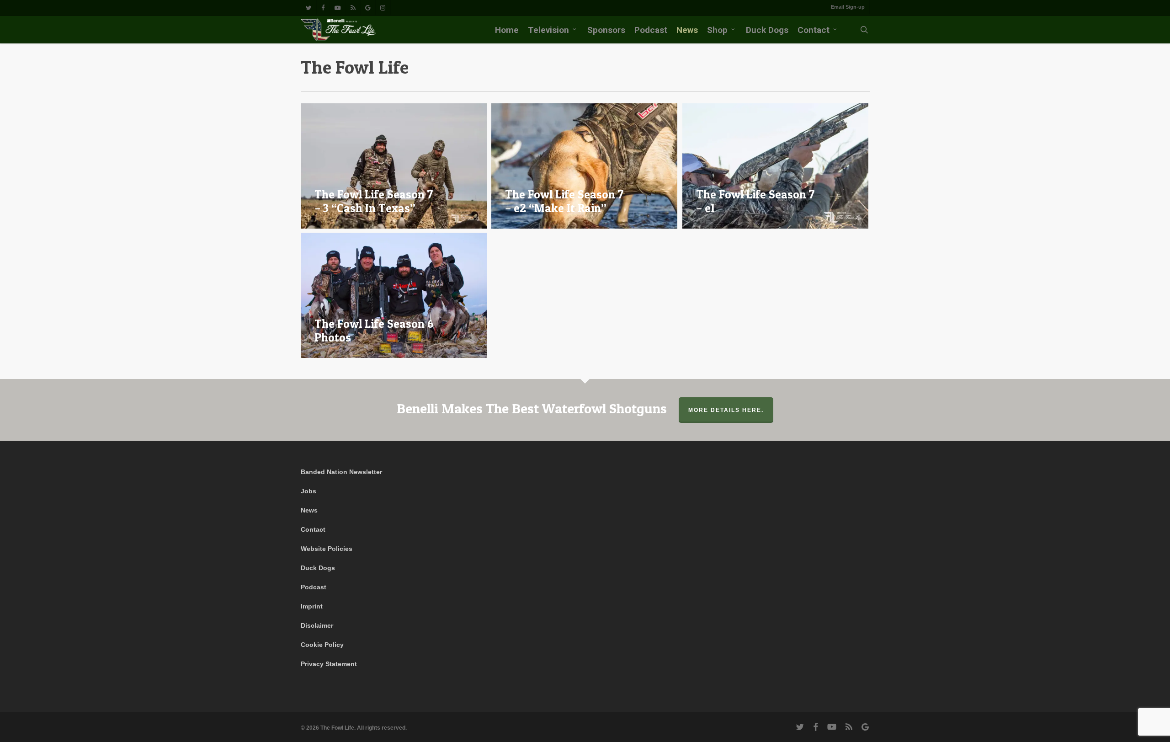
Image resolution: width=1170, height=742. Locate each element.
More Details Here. (726, 410)
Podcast (313, 587)
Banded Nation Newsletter (341, 471)
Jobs (308, 491)
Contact (313, 529)
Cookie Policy (322, 644)
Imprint (312, 606)
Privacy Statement (329, 663)
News (309, 510)
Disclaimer (317, 625)
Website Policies (326, 548)
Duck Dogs (318, 567)
